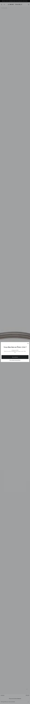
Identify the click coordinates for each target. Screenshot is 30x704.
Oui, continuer (15, 357)
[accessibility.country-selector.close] (28, 343)
